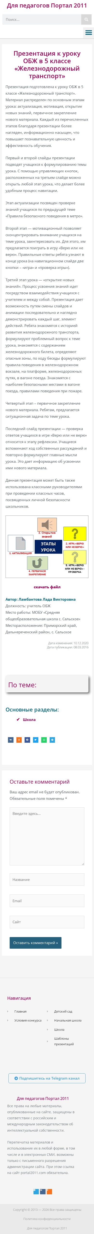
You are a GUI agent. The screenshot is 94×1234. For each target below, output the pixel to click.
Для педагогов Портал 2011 (47, 5)
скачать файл (47, 586)
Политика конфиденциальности (47, 1219)
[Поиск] (86, 19)
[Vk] (42, 1191)
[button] (88, 32)
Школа (29, 719)
